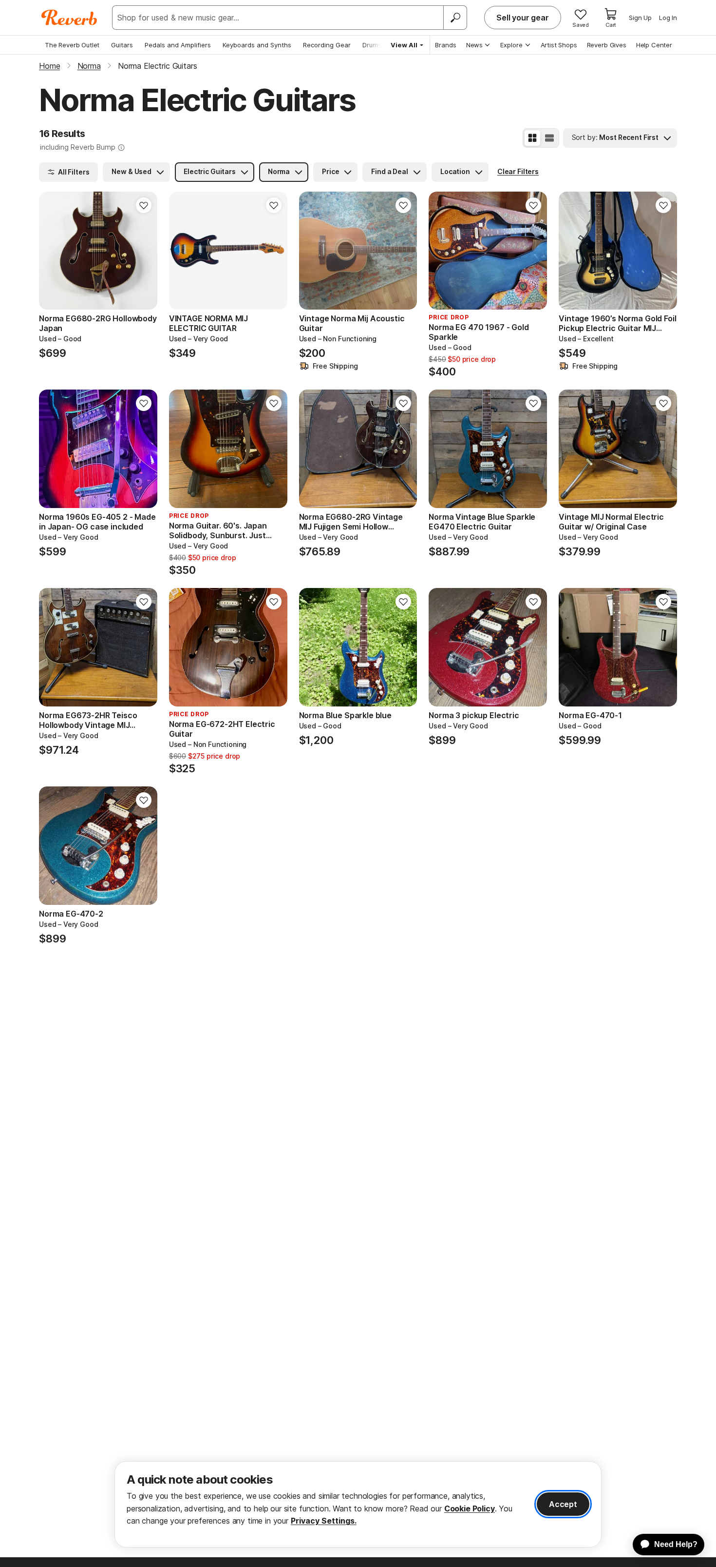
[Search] (455, 17)
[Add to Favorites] (143, 205)
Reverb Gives (606, 45)
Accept (563, 1504)
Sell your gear (522, 17)
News (474, 45)
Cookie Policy (469, 1508)
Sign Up (640, 17)
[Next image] (143, 250)
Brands (445, 45)
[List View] (549, 138)
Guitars (122, 45)
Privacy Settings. (324, 1521)
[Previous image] (52, 250)
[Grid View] (532, 138)
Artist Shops (559, 45)
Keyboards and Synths (257, 45)
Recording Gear (327, 45)
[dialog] (358, 1504)
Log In (668, 17)
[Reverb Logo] (69, 17)
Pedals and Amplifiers (178, 45)
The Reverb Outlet (72, 45)
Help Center (654, 45)
